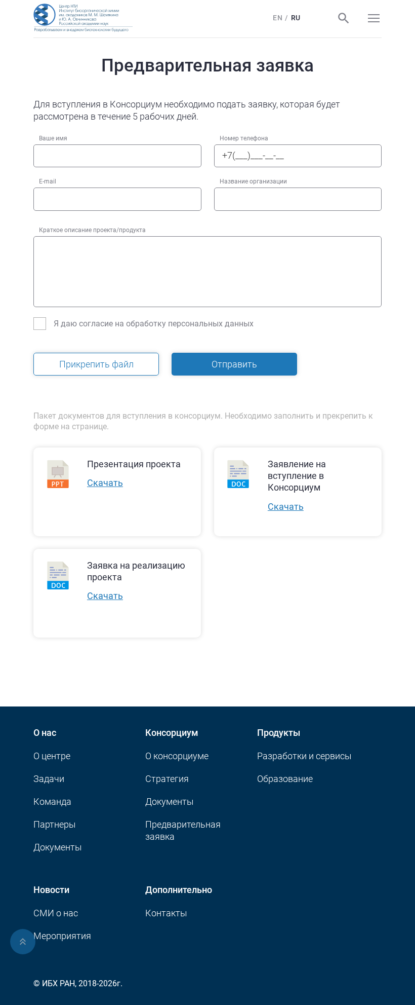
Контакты (166, 913)
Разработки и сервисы (304, 756)
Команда (52, 801)
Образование (285, 778)
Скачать (105, 483)
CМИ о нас (55, 913)
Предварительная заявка (183, 830)
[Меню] (374, 18)
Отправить (234, 364)
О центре (51, 756)
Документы (57, 847)
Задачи (48, 778)
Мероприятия (62, 935)
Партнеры (54, 824)
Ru (296, 17)
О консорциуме (177, 756)
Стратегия (167, 778)
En (277, 17)
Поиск (343, 18)
